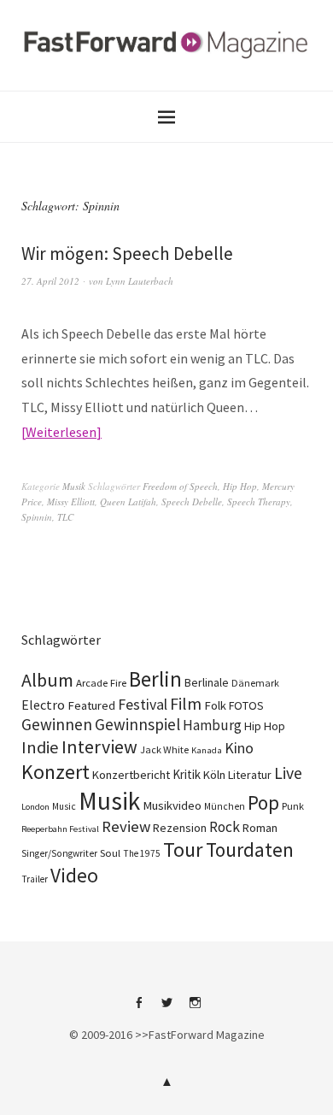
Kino (239, 748)
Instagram (194, 1009)
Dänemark (255, 682)
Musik (73, 486)
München (224, 806)
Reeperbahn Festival (60, 829)
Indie (40, 747)
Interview (99, 746)
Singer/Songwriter (59, 853)
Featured (91, 705)
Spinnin (36, 516)
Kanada (206, 750)
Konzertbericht (131, 774)
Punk (293, 805)
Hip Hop (240, 486)
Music (64, 806)
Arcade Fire (101, 682)
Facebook (138, 1009)
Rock (224, 826)
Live (288, 773)
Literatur (250, 774)
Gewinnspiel (137, 724)
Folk (215, 705)
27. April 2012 (50, 280)
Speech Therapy (258, 501)
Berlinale (206, 682)
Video (74, 875)
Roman (260, 827)
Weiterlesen (61, 431)
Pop (263, 802)
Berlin (155, 679)
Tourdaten (250, 849)
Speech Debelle (191, 501)
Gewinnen (56, 724)
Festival (142, 704)
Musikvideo (172, 805)
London (35, 806)
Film (186, 703)
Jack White (164, 749)
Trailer (34, 879)
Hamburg (212, 725)
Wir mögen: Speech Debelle (127, 253)
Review (126, 826)
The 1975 (142, 853)
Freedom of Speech (180, 486)
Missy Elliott (71, 501)
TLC (65, 516)
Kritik (186, 774)
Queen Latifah (128, 501)
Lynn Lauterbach (139, 280)
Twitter (166, 1009)
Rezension (180, 827)
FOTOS (246, 705)
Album (47, 680)
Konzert (55, 771)
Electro (43, 704)
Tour (183, 849)
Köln (214, 774)
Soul (110, 853)
